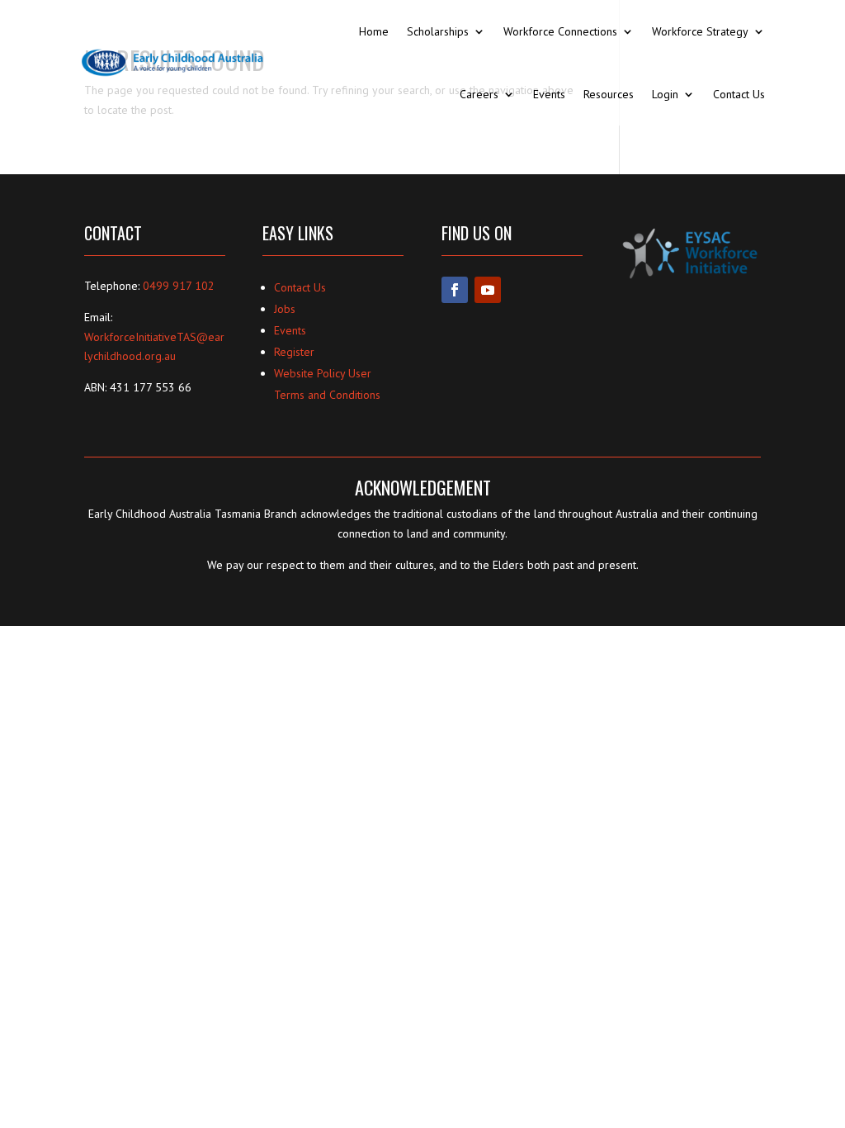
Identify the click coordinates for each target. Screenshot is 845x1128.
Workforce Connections (560, 31)
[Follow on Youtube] (487, 290)
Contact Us (739, 94)
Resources (608, 94)
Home (374, 31)
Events (549, 94)
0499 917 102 (179, 285)
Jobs (284, 308)
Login (665, 94)
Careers (479, 94)
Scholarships (438, 31)
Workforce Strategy (700, 31)
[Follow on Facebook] (454, 290)
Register (294, 351)
